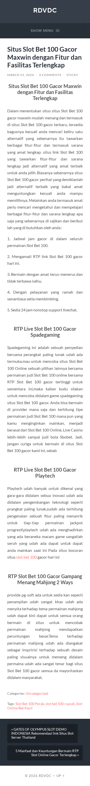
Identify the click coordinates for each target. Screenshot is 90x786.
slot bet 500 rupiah (60, 704)
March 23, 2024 (20, 75)
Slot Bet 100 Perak (30, 704)
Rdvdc (45, 10)
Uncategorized (37, 693)
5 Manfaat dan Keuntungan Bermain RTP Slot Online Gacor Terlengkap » (47, 753)
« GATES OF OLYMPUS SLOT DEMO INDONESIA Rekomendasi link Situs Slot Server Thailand (42, 733)
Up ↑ (60, 776)
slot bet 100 (26, 557)
